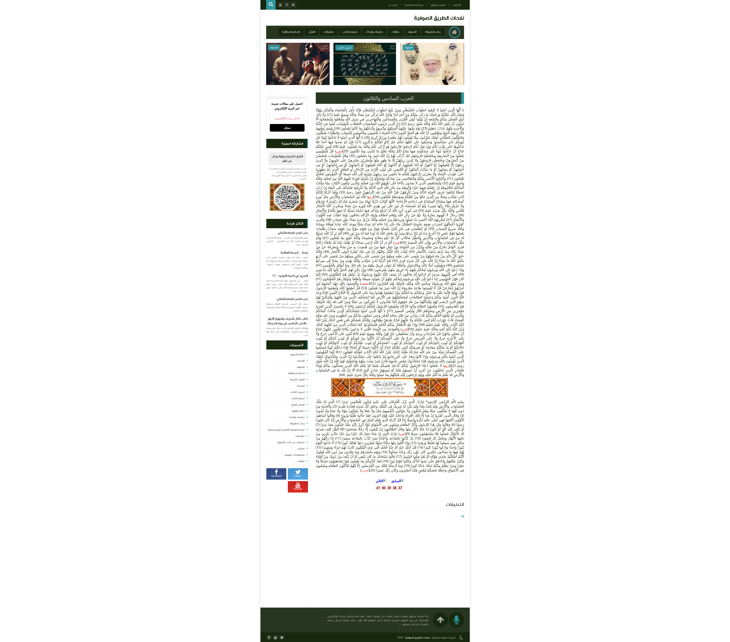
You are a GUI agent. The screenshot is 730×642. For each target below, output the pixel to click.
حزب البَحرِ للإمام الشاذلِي (293, 233)
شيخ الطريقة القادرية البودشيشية (286, 430)
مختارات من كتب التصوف (291, 442)
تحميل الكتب (297, 392)
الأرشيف (457, 5)
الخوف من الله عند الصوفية (365, 72)
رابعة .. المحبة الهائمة (294, 252)
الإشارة (301, 361)
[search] (271, 5)
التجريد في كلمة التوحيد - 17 (290, 276)
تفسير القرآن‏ (298, 405)
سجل (287, 128)
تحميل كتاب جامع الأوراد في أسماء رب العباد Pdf (432, 75)
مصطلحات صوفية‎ (295, 455)
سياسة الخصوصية (414, 5)
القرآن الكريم (297, 379)
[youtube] (275, 637)
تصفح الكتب (350, 32)
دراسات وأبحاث (374, 32)
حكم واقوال (298, 411)
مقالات (395, 32)
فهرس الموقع (438, 5)
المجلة (301, 386)
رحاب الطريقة (433, 32)
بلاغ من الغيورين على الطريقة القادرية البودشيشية (298, 75)
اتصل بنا (393, 5)
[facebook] (269, 637)
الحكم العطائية (291, 32)
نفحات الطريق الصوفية (439, 18)
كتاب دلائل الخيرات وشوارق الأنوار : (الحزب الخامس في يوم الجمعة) (287, 321)
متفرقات (329, 32)
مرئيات (301, 449)
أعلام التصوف (297, 354)
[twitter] (282, 637)
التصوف (412, 32)
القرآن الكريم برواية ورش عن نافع (287, 158)
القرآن (312, 32)
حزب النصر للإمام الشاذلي (292, 299)
